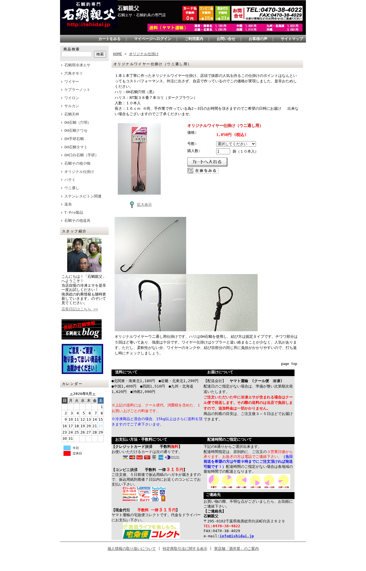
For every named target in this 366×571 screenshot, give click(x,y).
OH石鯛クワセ (75, 130)
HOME (117, 54)
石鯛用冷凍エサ (77, 65)
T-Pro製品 (73, 212)
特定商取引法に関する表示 (185, 548)
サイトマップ (292, 39)
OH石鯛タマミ (75, 147)
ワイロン (71, 98)
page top (289, 364)
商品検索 (71, 49)
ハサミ (69, 179)
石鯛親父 (128, 8)
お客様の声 (258, 39)
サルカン (71, 106)
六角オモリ (73, 73)
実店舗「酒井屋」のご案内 (236, 548)
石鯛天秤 (71, 114)
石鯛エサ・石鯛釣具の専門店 (142, 15)
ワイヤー (71, 81)
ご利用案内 (194, 39)
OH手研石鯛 (74, 139)
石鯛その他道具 (77, 220)
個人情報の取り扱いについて (132, 548)
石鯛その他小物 (77, 163)
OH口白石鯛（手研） (81, 155)
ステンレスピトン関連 (83, 196)
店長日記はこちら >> (79, 309)
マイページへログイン (152, 39)
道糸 (68, 204)
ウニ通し (71, 188)
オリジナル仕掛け (79, 171)
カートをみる (109, 39)
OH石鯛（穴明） (77, 122)
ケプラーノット (77, 89)
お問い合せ (226, 39)
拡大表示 (144, 204)
